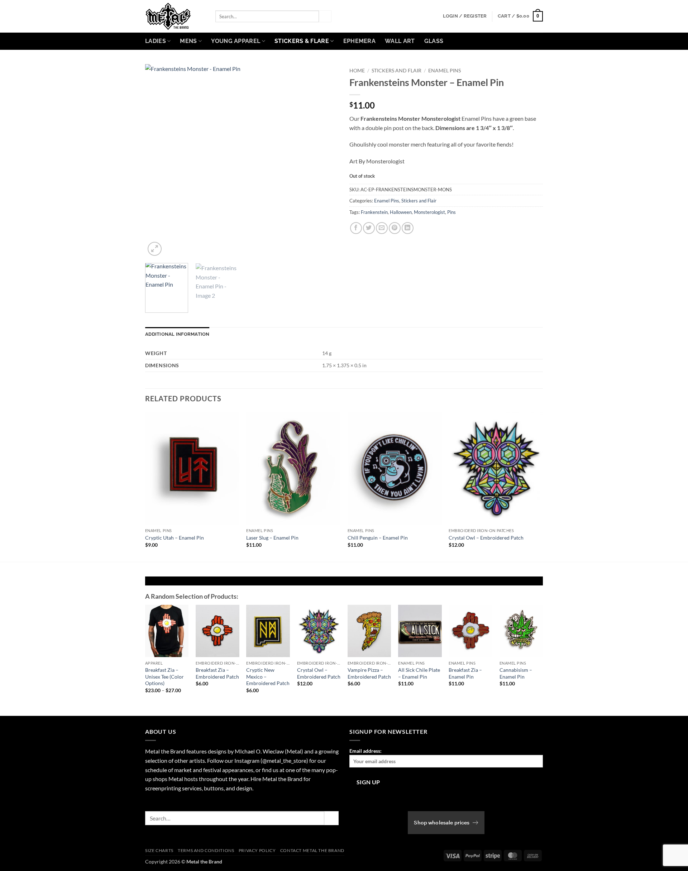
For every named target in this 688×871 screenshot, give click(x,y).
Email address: (365, 751)
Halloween (401, 212)
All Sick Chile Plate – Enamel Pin (419, 673)
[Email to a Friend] (382, 228)
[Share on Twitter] (369, 228)
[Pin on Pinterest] (395, 228)
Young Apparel (235, 41)
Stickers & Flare (301, 41)
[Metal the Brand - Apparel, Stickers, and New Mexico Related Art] (175, 16)
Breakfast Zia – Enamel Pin (465, 673)
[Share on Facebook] (356, 228)
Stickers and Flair (396, 70)
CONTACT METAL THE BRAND (312, 850)
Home (357, 70)
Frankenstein (374, 212)
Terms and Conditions (206, 850)
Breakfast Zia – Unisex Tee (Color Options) (164, 676)
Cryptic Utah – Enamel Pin (174, 538)
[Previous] (158, 161)
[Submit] (325, 16)
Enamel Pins (444, 70)
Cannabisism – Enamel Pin (516, 673)
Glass (434, 41)
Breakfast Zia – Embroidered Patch (217, 673)
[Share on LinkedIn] (408, 228)
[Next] (325, 161)
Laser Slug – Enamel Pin (272, 538)
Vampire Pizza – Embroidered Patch (369, 673)
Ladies (155, 41)
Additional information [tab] (177, 334)
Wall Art (400, 41)
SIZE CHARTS (159, 850)
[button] (465, 16)
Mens (188, 41)
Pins (451, 212)
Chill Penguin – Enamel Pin (378, 538)
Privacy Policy (257, 850)
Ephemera (359, 41)
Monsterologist (429, 212)
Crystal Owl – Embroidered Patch (486, 538)
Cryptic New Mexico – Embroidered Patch (268, 676)
